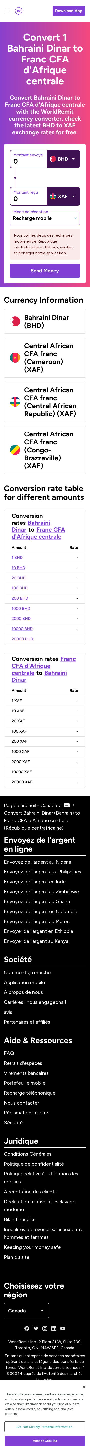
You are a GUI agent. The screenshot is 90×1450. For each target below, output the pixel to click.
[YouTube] (63, 1328)
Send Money (45, 271)
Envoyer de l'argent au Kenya (36, 941)
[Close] (84, 1387)
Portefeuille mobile (25, 1083)
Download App (68, 10)
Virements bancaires (26, 1073)
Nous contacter (21, 1103)
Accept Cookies (45, 1441)
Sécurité (13, 1123)
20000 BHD (22, 639)
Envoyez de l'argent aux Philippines (42, 872)
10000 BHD (22, 628)
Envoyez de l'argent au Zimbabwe (41, 892)
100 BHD (20, 588)
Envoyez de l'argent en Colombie (40, 911)
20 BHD (19, 578)
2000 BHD (21, 618)
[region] (45, 1415)
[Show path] (67, 805)
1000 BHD (21, 608)
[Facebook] (27, 1328)
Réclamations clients (27, 1113)
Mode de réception (31, 211)
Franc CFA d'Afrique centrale (38, 533)
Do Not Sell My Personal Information (45, 1427)
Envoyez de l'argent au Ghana (37, 901)
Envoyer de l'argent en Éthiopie (38, 931)
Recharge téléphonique (30, 1093)
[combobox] (45, 218)
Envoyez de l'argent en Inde (35, 882)
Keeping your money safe (32, 1247)
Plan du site (17, 1257)
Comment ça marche (27, 972)
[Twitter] (36, 1328)
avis (8, 1012)
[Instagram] (45, 1328)
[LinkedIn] (54, 1328)
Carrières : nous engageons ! (35, 1002)
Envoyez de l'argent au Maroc (37, 921)
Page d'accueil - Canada (30, 805)
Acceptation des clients (30, 1192)
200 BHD (20, 598)
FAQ (9, 1053)
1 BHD (17, 557)
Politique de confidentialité (34, 1164)
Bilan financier (19, 1219)
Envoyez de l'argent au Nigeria (37, 862)
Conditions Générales (28, 1154)
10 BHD (18, 567)
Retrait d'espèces (23, 1063)
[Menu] (7, 11)
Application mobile (24, 982)
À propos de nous (23, 992)
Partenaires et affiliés (27, 1022)
